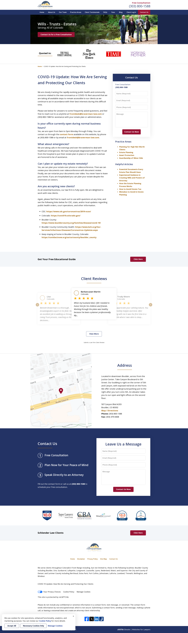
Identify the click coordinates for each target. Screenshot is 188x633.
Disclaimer (81, 559)
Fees (113, 12)
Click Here (138, 259)
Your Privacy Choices (52, 592)
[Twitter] (91, 619)
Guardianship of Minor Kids (131, 158)
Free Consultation (141, 2)
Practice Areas (75, 12)
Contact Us (144, 12)
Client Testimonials (92, 12)
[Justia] (101, 619)
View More (94, 334)
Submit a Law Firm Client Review (94, 342)
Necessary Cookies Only (33, 626)
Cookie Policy (68, 592)
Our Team (63, 12)
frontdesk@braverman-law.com (85, 114)
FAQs (105, 12)
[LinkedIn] (96, 619)
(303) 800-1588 (139, 6)
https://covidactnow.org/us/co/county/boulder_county (69, 237)
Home (42, 12)
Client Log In (131, 12)
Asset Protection (126, 155)
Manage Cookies (83, 592)
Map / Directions (109, 410)
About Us (51, 12)
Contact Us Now (131, 132)
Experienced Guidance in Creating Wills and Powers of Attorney (132, 178)
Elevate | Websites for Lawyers (133, 629)
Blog (120, 12)
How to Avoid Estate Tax (130, 189)
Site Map (103, 559)
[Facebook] (87, 619)
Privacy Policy (92, 559)
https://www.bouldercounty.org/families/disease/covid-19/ (71, 223)
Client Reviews (94, 278)
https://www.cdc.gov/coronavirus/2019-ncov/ (68, 211)
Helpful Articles (124, 164)
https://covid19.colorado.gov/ (65, 215)
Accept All (11, 626)
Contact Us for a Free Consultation (56, 34)
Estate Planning (126, 152)
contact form (66, 134)
